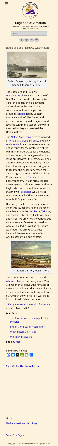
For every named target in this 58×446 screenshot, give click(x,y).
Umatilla (14, 140)
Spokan (15, 215)
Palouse (33, 140)
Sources (16, 341)
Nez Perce (34, 211)
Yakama (45, 211)
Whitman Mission (16, 281)
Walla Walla (12, 144)
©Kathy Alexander (16, 304)
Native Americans (21, 137)
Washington (13, 95)
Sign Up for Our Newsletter (22, 366)
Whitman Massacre (21, 336)
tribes (41, 177)
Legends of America (30, 23)
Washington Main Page (23, 331)
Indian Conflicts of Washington (27, 326)
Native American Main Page (21, 423)
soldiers (20, 113)
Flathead (32, 177)
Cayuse (24, 140)
